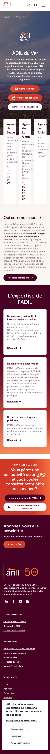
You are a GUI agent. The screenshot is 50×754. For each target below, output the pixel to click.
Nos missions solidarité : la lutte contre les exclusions (22, 317)
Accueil (6, 17)
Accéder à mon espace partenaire (27, 507)
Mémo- (13, 666)
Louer (6, 684)
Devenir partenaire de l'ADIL (23, 497)
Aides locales (10, 657)
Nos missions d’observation (22, 363)
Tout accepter (17, 729)
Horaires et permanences (25, 106)
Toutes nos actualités (14, 630)
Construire (8, 693)
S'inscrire (12, 544)
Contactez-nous (27, 88)
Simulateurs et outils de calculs (19, 648)
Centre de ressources (14, 652)
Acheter (7, 688)
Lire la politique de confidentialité (21, 720)
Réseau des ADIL (11, 626)
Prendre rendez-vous (27, 97)
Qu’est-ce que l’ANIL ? (14, 621)
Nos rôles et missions (18, 277)
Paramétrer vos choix (20, 743)
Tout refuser (16, 736)
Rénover (7, 697)
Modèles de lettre (12, 661)
